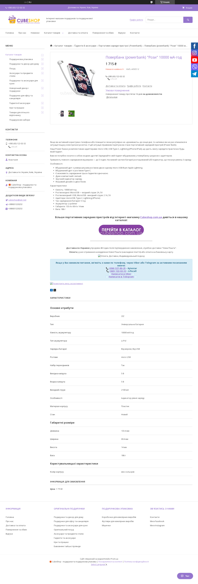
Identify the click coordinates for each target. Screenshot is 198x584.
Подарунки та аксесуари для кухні (23, 82)
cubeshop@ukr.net (17, 200)
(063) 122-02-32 (118, 271)
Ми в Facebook (157, 521)
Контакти (135, 32)
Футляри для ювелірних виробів (118, 521)
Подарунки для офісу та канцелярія (21, 97)
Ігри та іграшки (16, 107)
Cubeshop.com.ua (151, 217)
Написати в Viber (121, 273)
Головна (10, 32)
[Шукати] (188, 20)
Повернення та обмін (103, 32)
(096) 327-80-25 (117, 268)
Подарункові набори (19, 119)
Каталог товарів (52, 32)
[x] (55, 290)
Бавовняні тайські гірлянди (67, 546)
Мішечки (106, 525)
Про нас (22, 32)
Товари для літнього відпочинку (19, 114)
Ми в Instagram (157, 525)
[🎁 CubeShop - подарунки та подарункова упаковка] (24, 24)
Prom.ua (114, 559)
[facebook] (51, 290)
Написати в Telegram (121, 276)
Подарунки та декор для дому (24, 63)
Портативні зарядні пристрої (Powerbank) (120, 46)
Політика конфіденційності (136, 561)
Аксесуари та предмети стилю (21, 74)
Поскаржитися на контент (110, 561)
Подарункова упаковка (21, 59)
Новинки (35, 32)
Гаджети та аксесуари (65, 538)
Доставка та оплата (78, 32)
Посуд (12, 68)
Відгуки (121, 32)
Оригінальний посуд (64, 529)
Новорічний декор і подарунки (19, 89)
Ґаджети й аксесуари (85, 46)
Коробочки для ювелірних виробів (119, 517)
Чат (187, 576)
